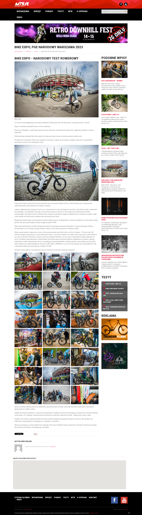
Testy (61, 11)
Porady (49, 11)
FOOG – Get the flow (110, 148)
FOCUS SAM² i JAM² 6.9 (110, 114)
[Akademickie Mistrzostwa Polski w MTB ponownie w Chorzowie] (114, 244)
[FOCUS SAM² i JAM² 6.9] (114, 103)
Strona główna (18, 51)
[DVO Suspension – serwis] (114, 69)
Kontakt (93, 497)
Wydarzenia (23, 11)
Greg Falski (26, 441)
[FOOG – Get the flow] (114, 137)
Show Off (125, 509)
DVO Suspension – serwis (111, 81)
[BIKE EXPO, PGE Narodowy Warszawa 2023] (114, 168)
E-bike (36, 51)
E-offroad (82, 11)
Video (19, 17)
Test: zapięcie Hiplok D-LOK (113, 293)
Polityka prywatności (28, 509)
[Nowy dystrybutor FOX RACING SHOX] (114, 206)
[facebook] (114, 500)
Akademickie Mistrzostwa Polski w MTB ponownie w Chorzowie (112, 257)
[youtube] (124, 500)
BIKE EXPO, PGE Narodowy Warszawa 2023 (112, 181)
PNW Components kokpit (113, 288)
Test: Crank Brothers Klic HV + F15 (114, 307)
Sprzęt (37, 11)
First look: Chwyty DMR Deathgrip (113, 300)
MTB (70, 11)
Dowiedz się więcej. (94, 513)
